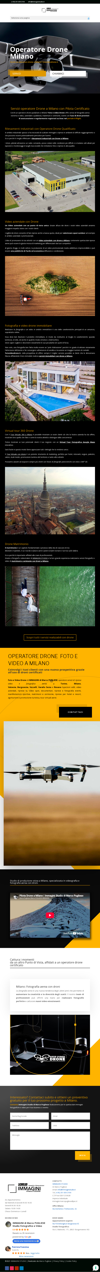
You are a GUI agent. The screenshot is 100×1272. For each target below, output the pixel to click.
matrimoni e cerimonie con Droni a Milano (30, 561)
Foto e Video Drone (17, 680)
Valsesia (12, 687)
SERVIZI (16, 73)
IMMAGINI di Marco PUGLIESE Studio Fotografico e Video (29, 1224)
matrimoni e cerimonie (43, 694)
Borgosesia (22, 687)
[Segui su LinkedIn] (22, 1268)
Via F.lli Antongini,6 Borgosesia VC (65, 1224)
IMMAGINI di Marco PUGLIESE (43, 680)
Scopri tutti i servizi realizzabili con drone (50, 637)
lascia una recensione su (25, 1241)
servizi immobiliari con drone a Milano (55, 356)
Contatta (14, 1104)
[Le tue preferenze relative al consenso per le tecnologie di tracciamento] (95, 1267)
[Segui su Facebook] (7, 1268)
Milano (77, 683)
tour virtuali (45, 697)
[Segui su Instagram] (12, 1268)
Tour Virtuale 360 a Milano (21, 434)
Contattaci (75, 712)
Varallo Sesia (44, 687)
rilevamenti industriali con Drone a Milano (50, 138)
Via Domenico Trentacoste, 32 (64, 1209)
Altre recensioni (26, 1256)
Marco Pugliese (45, 1261)
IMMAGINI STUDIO (40, 558)
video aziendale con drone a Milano (54, 240)
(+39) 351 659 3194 (18, 2)
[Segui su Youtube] (17, 1268)
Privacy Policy (58, 1261)
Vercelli (33, 687)
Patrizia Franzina (20, 1247)
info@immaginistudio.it (67, 1189)
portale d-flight (74, 118)
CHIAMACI (58, 73)
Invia (82, 1155)
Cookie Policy (71, 1261)
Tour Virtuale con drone (16, 454)
